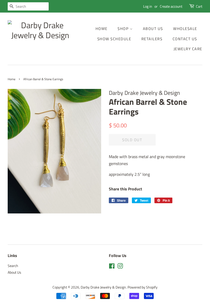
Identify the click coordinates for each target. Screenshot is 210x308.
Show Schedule (114, 39)
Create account (171, 6)
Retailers (152, 39)
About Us (153, 29)
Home (102, 29)
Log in (147, 6)
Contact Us (185, 39)
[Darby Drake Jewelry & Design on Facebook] (112, 267)
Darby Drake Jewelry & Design (103, 287)
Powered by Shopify (143, 287)
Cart (199, 6)
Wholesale (185, 29)
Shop (124, 29)
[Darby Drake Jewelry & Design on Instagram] (120, 267)
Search (13, 265)
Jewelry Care (188, 49)
